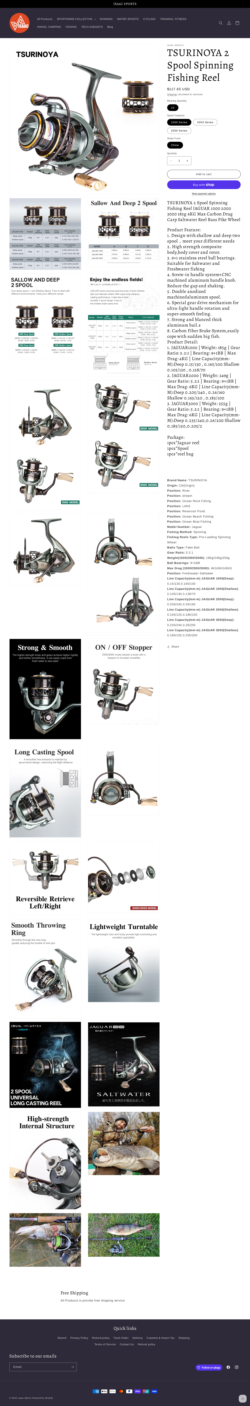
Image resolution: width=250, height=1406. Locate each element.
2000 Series (179, 130)
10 (172, 107)
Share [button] (175, 646)
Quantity (172, 153)
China (175, 145)
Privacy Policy (79, 1337)
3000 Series (205, 122)
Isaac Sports (24, 1398)
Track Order (121, 1337)
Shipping (172, 94)
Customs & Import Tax (161, 1337)
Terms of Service (105, 1344)
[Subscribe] (72, 1367)
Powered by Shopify (42, 1398)
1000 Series (179, 122)
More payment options (204, 193)
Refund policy (101, 1337)
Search (62, 1337)
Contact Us (127, 1344)
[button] (76, 19)
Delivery (137, 1337)
